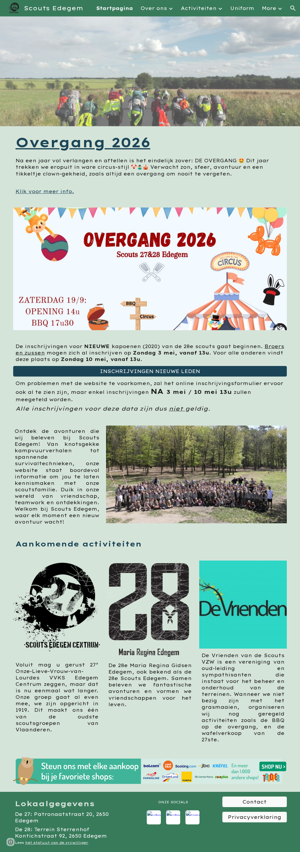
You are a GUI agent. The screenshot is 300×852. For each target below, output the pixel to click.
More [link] (269, 8)
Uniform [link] (242, 8)
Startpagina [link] (114, 8)
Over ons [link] (154, 8)
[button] (293, 8)
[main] (150, 142)
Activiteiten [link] (199, 8)
